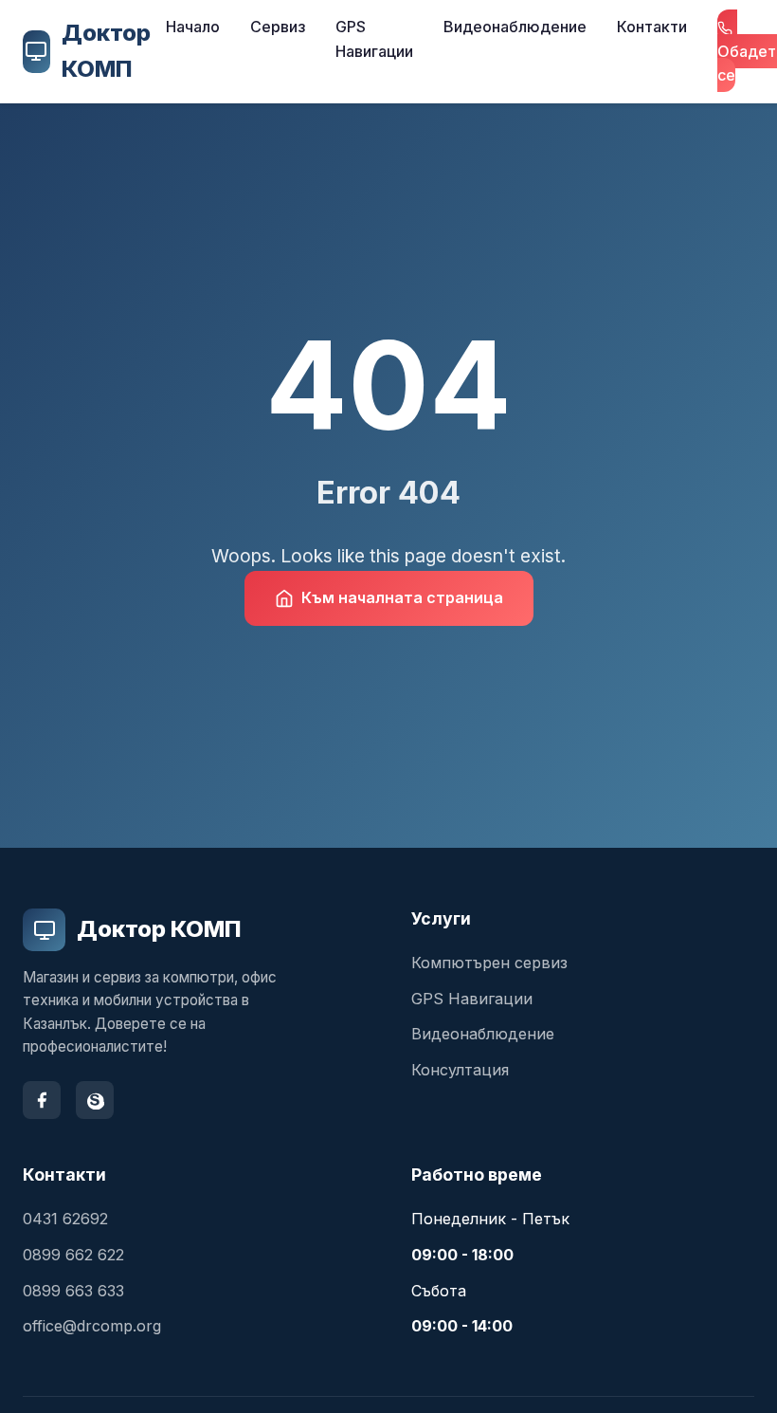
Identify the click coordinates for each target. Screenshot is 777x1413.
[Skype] (95, 1100)
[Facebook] (42, 1100)
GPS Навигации (374, 39)
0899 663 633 (73, 1290)
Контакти (652, 26)
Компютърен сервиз (489, 962)
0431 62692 (65, 1218)
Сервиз (277, 26)
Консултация (460, 1069)
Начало (193, 26)
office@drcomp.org (92, 1325)
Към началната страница (402, 597)
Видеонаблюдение (515, 26)
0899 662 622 (73, 1254)
